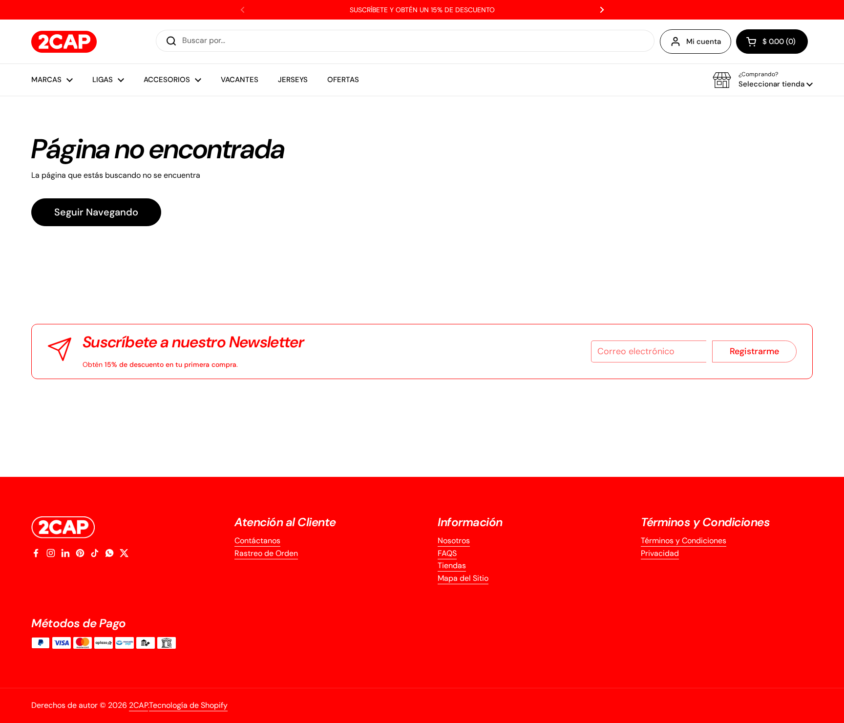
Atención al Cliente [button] (285, 522)
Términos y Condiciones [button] (705, 522)
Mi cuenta (703, 41)
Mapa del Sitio (463, 578)
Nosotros (454, 540)
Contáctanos (257, 540)
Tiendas (452, 565)
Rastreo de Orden (266, 553)
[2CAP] (64, 42)
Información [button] (470, 522)
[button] (772, 41)
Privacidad (660, 553)
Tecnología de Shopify (188, 705)
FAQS (447, 553)
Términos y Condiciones (683, 540)
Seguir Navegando (96, 212)
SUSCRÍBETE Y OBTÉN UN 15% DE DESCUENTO (422, 9)
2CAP (138, 705)
